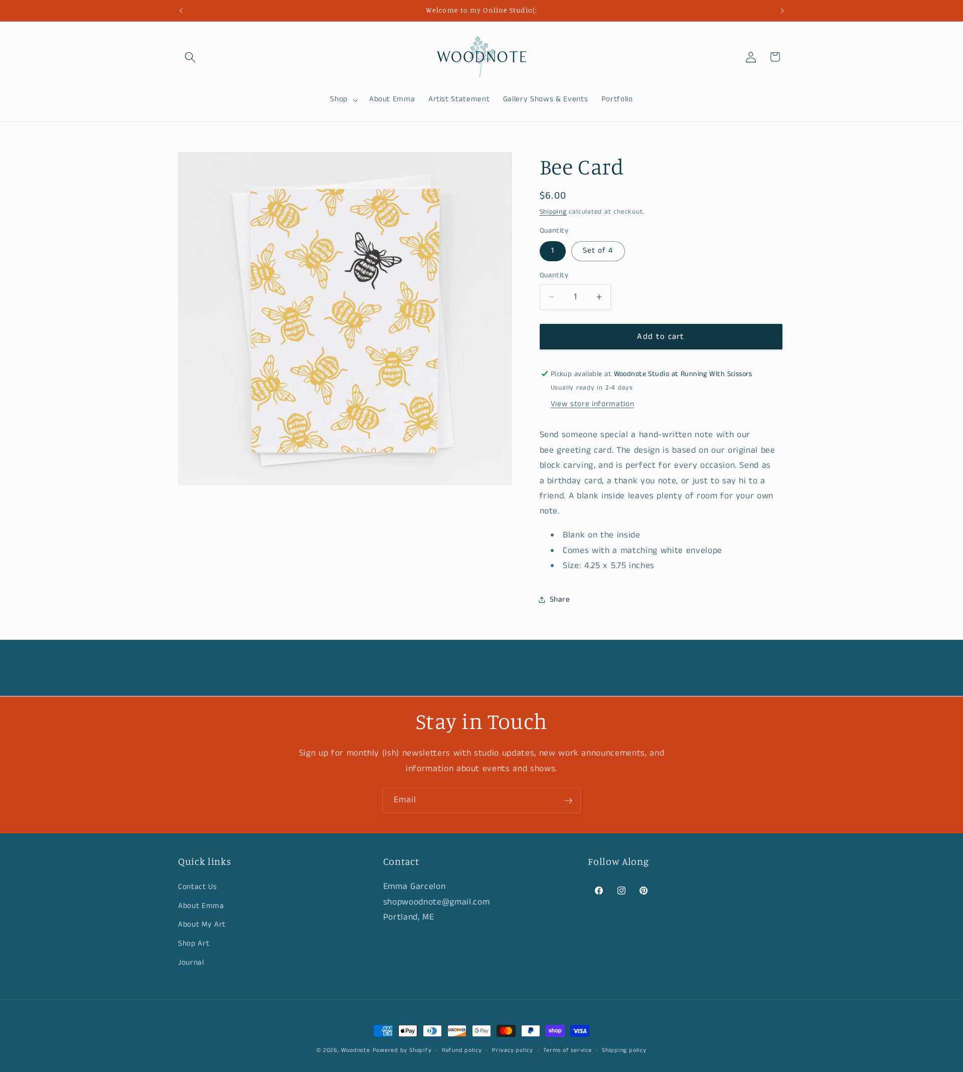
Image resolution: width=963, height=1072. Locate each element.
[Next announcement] (782, 10)
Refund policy (462, 1050)
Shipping (553, 212)
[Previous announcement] (181, 10)
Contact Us (197, 886)
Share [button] (560, 599)
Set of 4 (598, 250)
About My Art (202, 924)
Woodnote (355, 1050)
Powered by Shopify (402, 1050)
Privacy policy (512, 1050)
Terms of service (567, 1050)
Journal (191, 962)
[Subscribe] (568, 801)
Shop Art (193, 943)
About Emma (201, 905)
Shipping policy (624, 1050)
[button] (190, 57)
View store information (592, 404)
